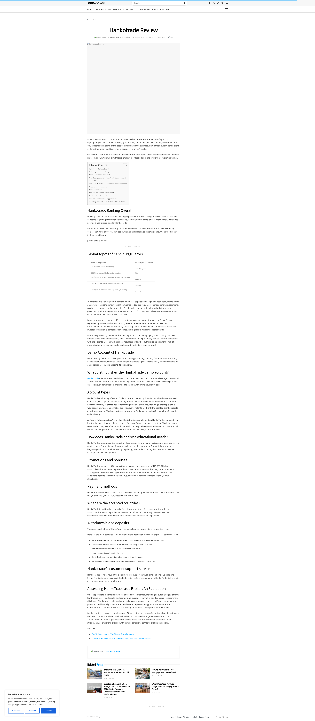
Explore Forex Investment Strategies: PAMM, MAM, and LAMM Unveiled (121, 638)
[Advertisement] (206, 37)
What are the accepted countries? (101, 193)
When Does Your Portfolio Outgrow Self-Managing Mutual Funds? (165, 686)
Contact (194, 717)
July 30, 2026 (108, 697)
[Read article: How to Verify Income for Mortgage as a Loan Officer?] (142, 673)
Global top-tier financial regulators (101, 172)
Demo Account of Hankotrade (100, 175)
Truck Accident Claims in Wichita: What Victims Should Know (116, 672)
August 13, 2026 (157, 675)
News (89, 9)
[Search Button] (184, 3)
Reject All (32, 711)
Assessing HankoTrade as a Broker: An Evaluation (107, 202)
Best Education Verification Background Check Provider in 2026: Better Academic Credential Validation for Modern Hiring (117, 689)
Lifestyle (130, 9)
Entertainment (115, 9)
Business (100, 9)
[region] (32, 703)
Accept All (48, 711)
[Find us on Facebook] (209, 3)
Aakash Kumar (115, 37)
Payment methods (95, 190)
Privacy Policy (204, 717)
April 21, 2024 (129, 37)
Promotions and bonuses (98, 187)
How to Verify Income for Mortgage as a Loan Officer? (164, 670)
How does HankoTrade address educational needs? (108, 184)
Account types (94, 181)
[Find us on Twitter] (214, 2)
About (179, 717)
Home (89, 20)
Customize (16, 711)
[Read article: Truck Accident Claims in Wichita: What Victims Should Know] (94, 673)
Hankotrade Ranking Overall (99, 169)
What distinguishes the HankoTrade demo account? (107, 178)
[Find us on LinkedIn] (227, 3)
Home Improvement (147, 9)
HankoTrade (93, 378)
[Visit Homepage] (96, 3)
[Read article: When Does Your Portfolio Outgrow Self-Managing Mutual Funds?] (142, 688)
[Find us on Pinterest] (222, 3)
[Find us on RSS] (218, 3)
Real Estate (165, 9)
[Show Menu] (226, 9)
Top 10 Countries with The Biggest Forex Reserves (113, 634)
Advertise (186, 717)
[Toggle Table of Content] (124, 165)
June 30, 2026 (156, 692)
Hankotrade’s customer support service (103, 199)
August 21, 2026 (109, 678)
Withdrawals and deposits (98, 196)
